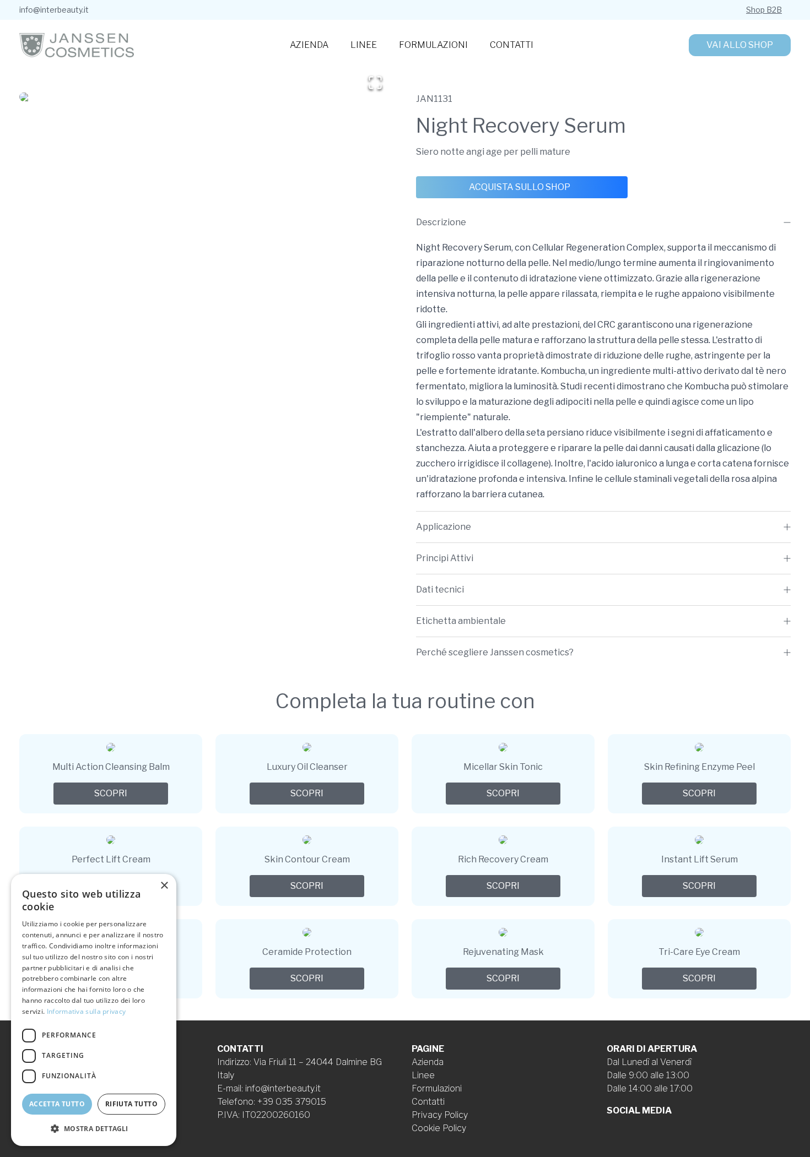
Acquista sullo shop (519, 187)
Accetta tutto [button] (57, 1104)
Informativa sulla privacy (86, 1011)
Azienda (309, 45)
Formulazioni (433, 45)
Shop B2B (764, 9)
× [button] (164, 886)
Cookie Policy (439, 1128)
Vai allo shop (739, 45)
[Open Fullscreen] (375, 82)
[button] (206, 97)
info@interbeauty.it (54, 9)
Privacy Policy (440, 1115)
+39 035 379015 (291, 1101)
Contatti (511, 45)
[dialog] (93, 1010)
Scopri (110, 793)
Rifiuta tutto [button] (131, 1104)
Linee (363, 45)
